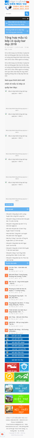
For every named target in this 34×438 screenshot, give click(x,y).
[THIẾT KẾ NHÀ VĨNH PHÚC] (17, 353)
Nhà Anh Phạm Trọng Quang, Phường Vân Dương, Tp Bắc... (18, 275)
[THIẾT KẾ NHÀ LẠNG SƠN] (17, 346)
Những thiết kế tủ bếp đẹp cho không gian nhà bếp (15, 31)
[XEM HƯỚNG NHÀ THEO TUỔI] (9, 381)
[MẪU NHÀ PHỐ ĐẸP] (17, 392)
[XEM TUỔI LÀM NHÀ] (24, 371)
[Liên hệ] (17, 9)
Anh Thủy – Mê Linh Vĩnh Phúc (18, 317)
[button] (24, 18)
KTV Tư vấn (19, 47)
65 (22, 314)
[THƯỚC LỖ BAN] (12, 371)
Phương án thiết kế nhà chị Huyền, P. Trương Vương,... (17, 289)
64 (22, 319)
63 (22, 326)
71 (22, 285)
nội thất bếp (9, 204)
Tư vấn (10, 49)
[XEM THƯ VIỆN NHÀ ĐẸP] (21, 381)
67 (22, 299)
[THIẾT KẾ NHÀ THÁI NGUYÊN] (17, 350)
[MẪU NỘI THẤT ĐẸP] (17, 413)
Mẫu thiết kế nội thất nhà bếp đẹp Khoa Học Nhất (16, 23)
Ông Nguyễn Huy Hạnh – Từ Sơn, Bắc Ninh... (18, 296)
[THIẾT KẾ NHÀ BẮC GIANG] (17, 343)
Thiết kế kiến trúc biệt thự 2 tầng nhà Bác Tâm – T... (18, 311)
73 (21, 278)
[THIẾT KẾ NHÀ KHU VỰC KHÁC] (17, 362)
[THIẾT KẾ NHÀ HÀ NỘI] (17, 336)
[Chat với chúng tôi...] (2, 436)
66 (22, 306)
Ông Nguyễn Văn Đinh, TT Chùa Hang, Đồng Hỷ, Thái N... (19, 304)
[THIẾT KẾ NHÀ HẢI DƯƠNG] (17, 356)
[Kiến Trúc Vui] (17, 2)
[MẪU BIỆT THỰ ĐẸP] (17, 403)
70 (21, 292)
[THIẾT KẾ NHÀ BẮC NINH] (17, 340)
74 (22, 271)
